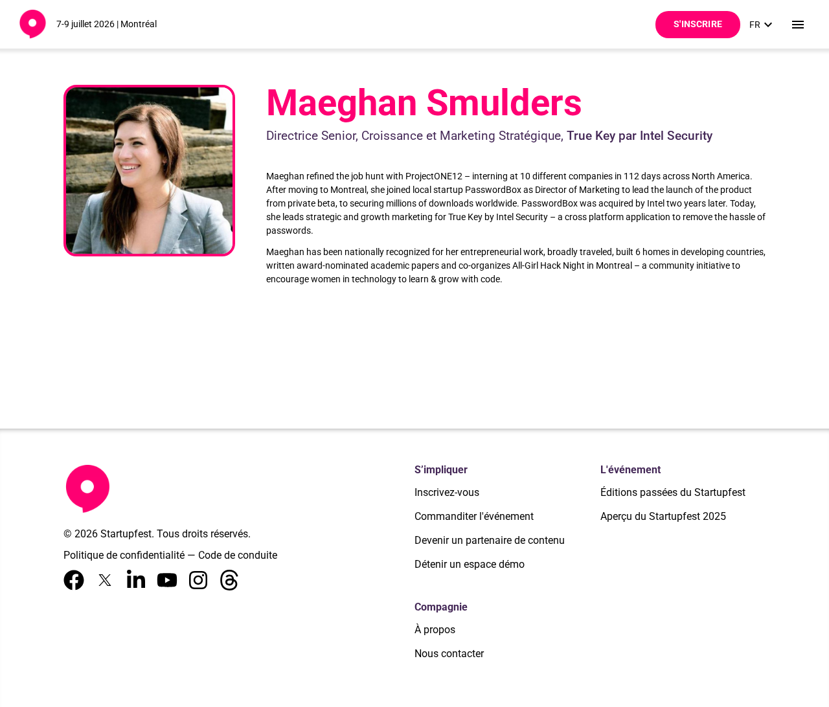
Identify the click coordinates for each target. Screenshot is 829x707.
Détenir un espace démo (469, 564)
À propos (434, 629)
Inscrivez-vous (446, 492)
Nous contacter (449, 653)
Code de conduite (237, 555)
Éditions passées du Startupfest (672, 492)
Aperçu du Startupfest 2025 (663, 516)
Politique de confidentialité (124, 555)
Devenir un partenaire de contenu (489, 540)
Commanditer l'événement (474, 516)
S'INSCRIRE (698, 24)
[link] (762, 24)
